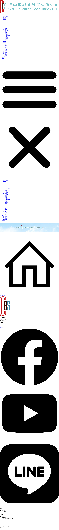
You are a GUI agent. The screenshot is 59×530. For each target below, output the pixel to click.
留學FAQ (3, 58)
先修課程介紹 (5, 54)
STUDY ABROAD (5, 16)
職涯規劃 (4, 53)
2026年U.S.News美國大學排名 (7, 20)
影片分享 (4, 19)
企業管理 (6, 49)
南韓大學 (6, 40)
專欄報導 (4, 18)
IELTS (6, 45)
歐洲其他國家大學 (7, 35)
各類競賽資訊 (5, 55)
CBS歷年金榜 (3, 56)
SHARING (4, 17)
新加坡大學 (6, 38)
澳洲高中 (6, 27)
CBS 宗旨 (1, 521)
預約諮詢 (3, 57)
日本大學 (6, 39)
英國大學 (6, 31)
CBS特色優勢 (2, 523)
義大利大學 (6, 34)
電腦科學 (6, 50)
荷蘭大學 (6, 33)
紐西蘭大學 (6, 37)
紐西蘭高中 (6, 28)
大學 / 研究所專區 (5, 29)
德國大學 (6, 32)
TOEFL (6, 207)
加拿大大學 (6, 30)
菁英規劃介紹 (5, 52)
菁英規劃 (3, 51)
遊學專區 (4, 41)
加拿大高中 (6, 189)
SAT (5, 44)
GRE (5, 46)
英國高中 (6, 190)
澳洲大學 (6, 36)
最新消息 (3, 14)
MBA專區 (4, 42)
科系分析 (4, 47)
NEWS (4, 179)
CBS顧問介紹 (2, 522)
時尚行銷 (6, 48)
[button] (29, 118)
